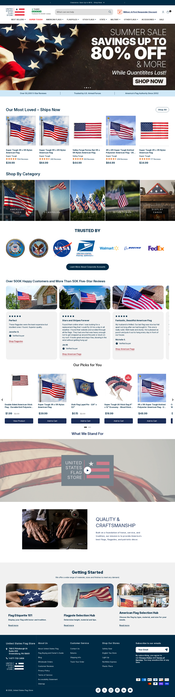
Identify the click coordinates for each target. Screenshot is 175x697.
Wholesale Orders (45, 662)
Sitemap (41, 684)
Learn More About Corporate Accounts (87, 267)
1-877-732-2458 (16, 658)
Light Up (105, 657)
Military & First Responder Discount (140, 12)
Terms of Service (45, 675)
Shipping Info (75, 657)
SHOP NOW (87, 67)
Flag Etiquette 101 (20, 615)
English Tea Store (109, 653)
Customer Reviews (46, 666)
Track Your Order (77, 662)
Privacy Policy (44, 670)
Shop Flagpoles (16, 341)
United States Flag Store (23, 690)
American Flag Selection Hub (138, 613)
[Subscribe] (166, 649)
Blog (40, 657)
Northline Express (109, 662)
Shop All (162, 109)
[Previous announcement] (50, 2)
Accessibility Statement (48, 679)
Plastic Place (107, 666)
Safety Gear (107, 649)
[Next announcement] (124, 2)
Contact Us (75, 649)
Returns (73, 653)
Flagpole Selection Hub (79, 615)
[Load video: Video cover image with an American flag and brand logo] (87, 470)
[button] (18, 19)
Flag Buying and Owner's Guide (51, 653)
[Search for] (110, 12)
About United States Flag (48, 649)
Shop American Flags (71, 354)
